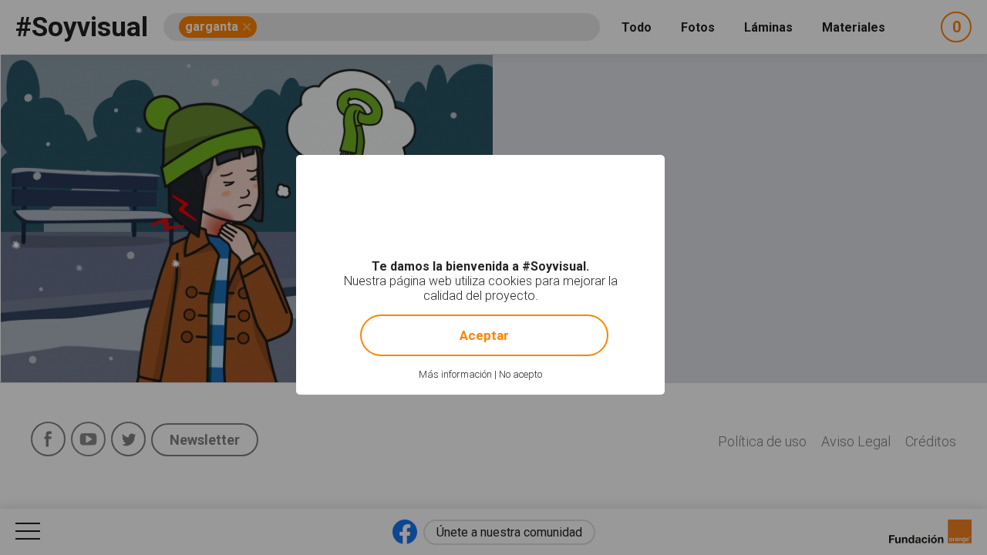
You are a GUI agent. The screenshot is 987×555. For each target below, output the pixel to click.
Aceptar (484, 335)
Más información (455, 374)
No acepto (520, 374)
